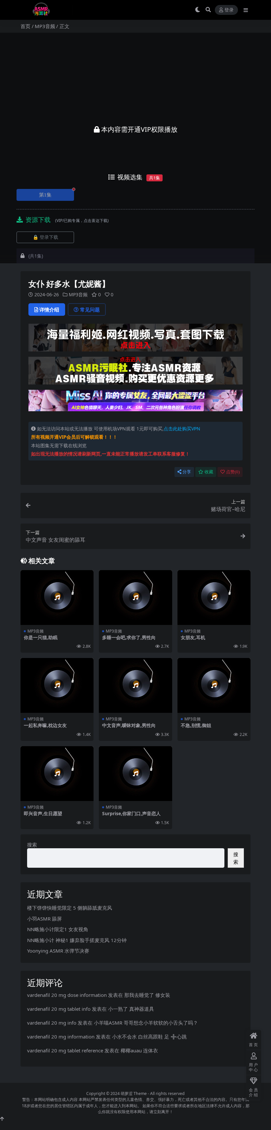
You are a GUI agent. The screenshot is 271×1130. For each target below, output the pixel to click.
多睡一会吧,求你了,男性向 (129, 637)
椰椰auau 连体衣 (139, 1050)
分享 (186, 471)
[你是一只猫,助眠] (57, 597)
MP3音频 (45, 26)
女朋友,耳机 (193, 637)
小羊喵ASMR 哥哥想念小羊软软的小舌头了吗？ (146, 1022)
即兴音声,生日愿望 (43, 813)
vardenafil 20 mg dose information (67, 995)
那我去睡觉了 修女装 (147, 995)
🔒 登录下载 (45, 237)
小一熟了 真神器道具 (131, 1008)
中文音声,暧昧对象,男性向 (129, 725)
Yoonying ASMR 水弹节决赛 (58, 950)
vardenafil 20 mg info (51, 1022)
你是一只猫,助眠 (41, 637)
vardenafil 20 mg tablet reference (65, 1050)
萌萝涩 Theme (134, 1093)
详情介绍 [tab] (49, 309)
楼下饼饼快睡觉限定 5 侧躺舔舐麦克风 (69, 907)
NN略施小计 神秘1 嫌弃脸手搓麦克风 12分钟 (77, 940)
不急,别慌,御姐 (196, 725)
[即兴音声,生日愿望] (57, 773)
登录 (229, 10)
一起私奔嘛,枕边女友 (45, 725)
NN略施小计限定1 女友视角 (57, 929)
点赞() (233, 471)
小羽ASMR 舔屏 (44, 918)
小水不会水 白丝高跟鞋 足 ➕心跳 (149, 1036)
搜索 (32, 844)
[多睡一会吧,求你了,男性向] (135, 597)
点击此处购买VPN (182, 428)
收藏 (209, 471)
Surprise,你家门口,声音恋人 (131, 813)
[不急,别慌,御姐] (214, 685)
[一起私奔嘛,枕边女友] (57, 685)
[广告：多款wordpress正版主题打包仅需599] (135, 339)
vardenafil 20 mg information (61, 1036)
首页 (25, 26)
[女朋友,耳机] (214, 597)
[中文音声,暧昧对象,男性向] (135, 685)
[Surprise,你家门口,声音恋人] (135, 773)
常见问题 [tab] (90, 309)
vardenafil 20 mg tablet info (59, 1008)
